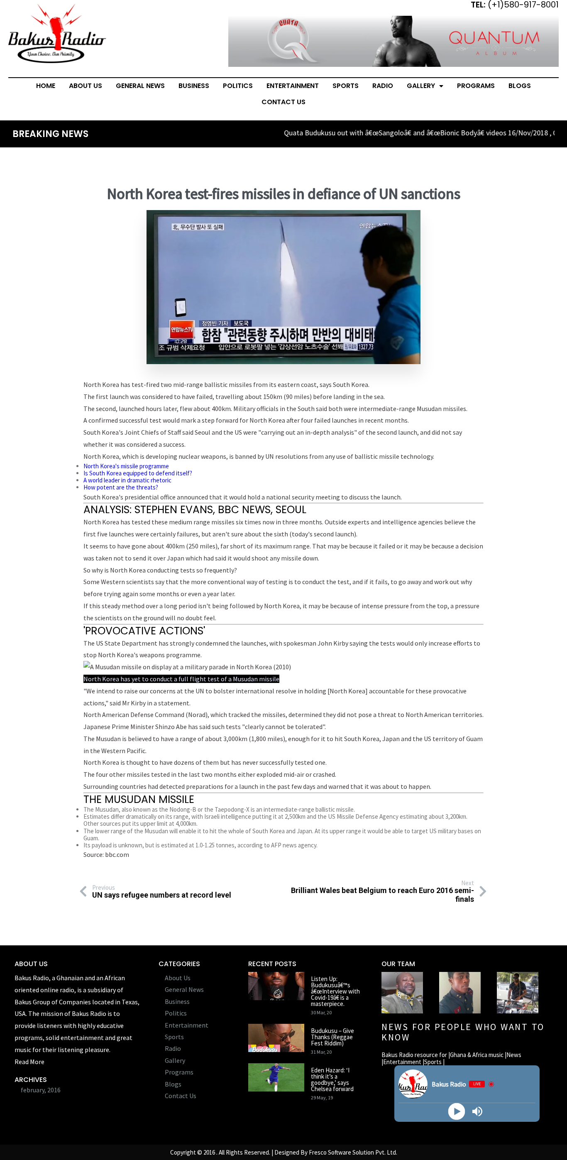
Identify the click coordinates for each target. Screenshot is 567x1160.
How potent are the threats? (120, 487)
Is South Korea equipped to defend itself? (137, 473)
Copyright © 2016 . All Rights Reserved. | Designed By (239, 1152)
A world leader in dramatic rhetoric (127, 480)
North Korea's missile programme (126, 466)
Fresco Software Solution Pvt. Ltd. (353, 1152)
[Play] (456, 1111)
